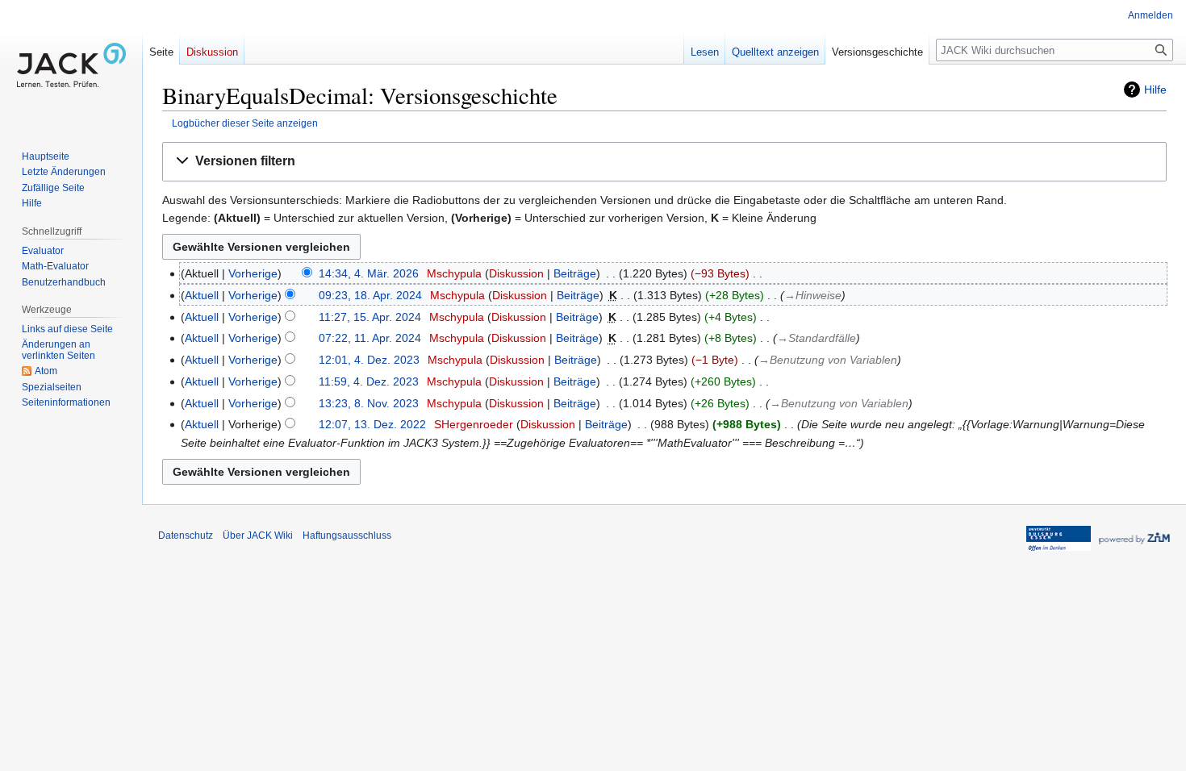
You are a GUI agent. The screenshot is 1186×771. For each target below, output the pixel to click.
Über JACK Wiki (258, 535)
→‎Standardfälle (816, 337)
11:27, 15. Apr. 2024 (370, 316)
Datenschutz (185, 535)
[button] (664, 161)
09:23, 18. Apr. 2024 (370, 295)
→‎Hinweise (812, 295)
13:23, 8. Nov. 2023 (369, 403)
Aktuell (202, 295)
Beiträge (574, 273)
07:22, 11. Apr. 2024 (370, 337)
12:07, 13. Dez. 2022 (372, 424)
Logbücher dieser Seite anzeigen (245, 123)
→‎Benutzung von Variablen (827, 359)
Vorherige (253, 273)
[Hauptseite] (71, 64)
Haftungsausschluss (347, 535)
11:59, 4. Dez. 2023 (369, 381)
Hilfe (1155, 89)
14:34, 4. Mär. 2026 (369, 273)
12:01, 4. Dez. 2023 (369, 359)
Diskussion (516, 273)
